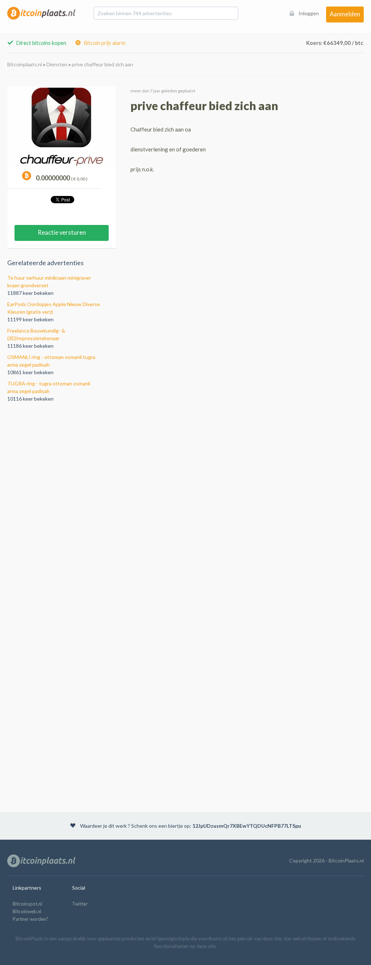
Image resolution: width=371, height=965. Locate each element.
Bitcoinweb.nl (27, 911)
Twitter (80, 904)
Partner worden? (30, 919)
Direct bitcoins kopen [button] (40, 43)
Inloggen (309, 13)
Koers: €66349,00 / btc (334, 43)
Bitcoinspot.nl (27, 904)
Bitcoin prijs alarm (104, 43)
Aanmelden (345, 14)
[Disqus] (185, 503)
